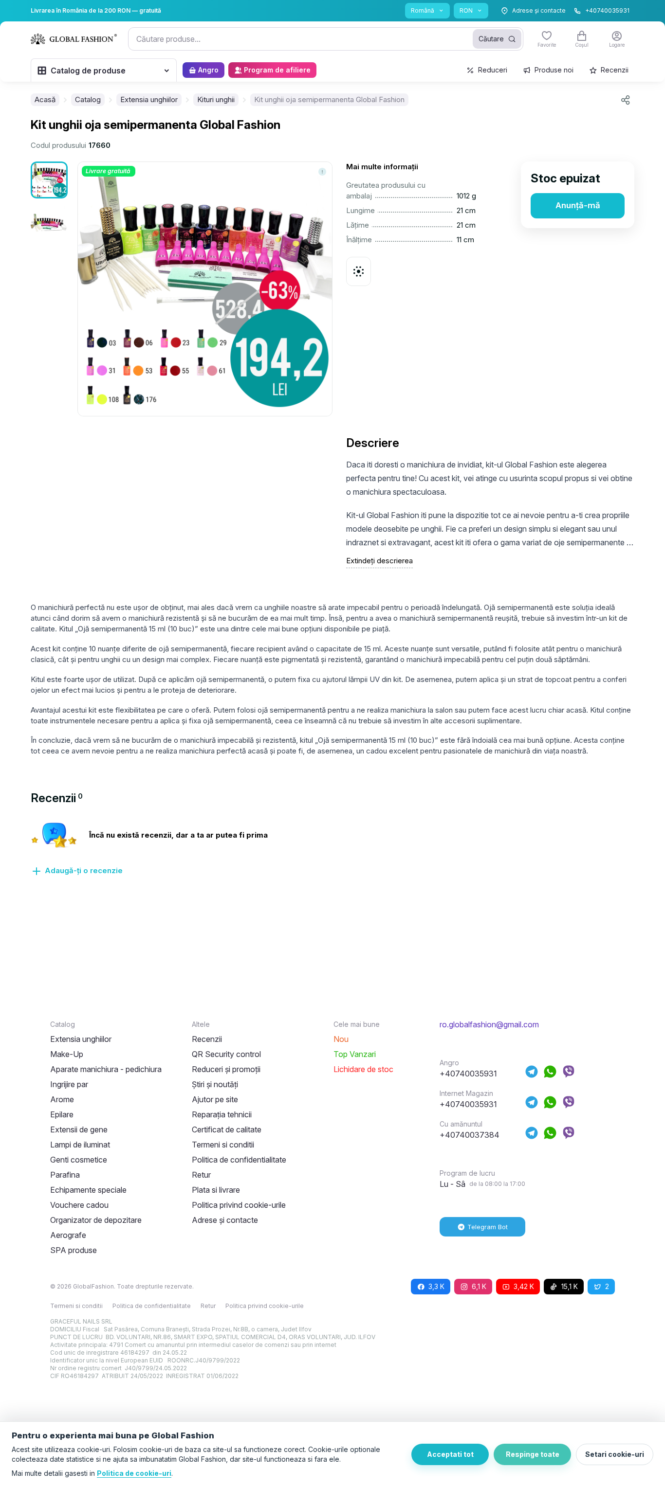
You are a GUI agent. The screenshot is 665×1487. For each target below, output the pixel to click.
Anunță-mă (577, 205)
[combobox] (325, 39)
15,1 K (569, 1286)
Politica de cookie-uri (134, 1473)
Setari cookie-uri (614, 1454)
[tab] (57, 798)
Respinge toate (532, 1454)
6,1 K (479, 1286)
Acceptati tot (450, 1454)
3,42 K (524, 1286)
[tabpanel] (332, 855)
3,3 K (436, 1286)
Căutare (491, 39)
